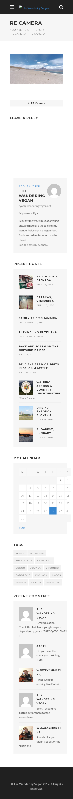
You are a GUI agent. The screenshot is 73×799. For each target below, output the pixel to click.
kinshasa (41, 575)
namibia (20, 582)
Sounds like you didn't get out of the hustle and (39, 741)
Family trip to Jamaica (38, 318)
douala (35, 568)
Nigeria (36, 582)
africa (20, 553)
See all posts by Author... (33, 244)
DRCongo (52, 568)
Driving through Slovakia (44, 411)
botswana (36, 553)
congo (20, 568)
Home (37, 29)
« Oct (22, 527)
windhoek (53, 582)
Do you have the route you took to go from (48, 655)
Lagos (56, 575)
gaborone (22, 575)
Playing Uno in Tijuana (38, 332)
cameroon (44, 560)
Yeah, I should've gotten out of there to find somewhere (37, 713)
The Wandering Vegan (32, 196)
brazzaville (23, 560)
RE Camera (18, 33)
